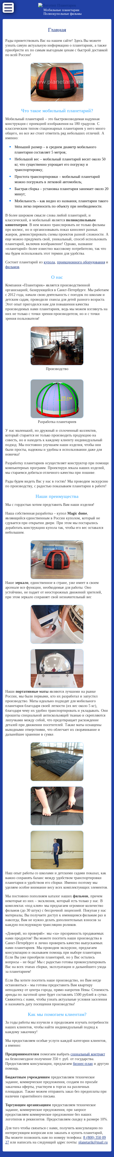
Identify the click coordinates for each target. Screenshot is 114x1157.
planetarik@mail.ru (93, 1142)
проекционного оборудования (81, 262)
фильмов (12, 267)
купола (49, 262)
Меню (8, 8)
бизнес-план (83, 1064)
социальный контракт (88, 1054)
